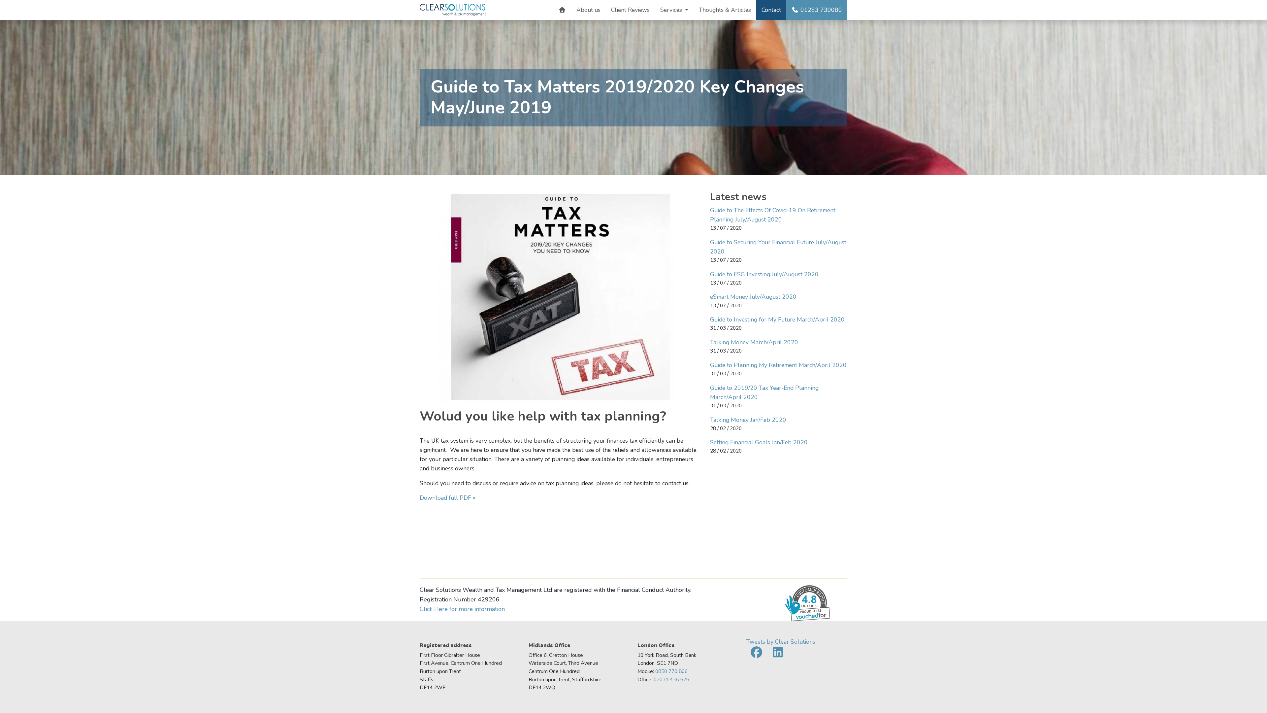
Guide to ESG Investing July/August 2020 (764, 274)
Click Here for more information (462, 609)
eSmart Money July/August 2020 (753, 297)
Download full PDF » (447, 498)
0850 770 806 (671, 671)
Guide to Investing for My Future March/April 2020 (777, 319)
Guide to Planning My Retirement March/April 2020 (778, 365)
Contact (771, 10)
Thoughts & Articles (725, 10)
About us (588, 10)
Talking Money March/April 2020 (754, 342)
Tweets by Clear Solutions (780, 642)
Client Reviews (630, 10)
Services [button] (672, 10)
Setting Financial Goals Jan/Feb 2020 (759, 442)
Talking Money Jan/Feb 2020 (748, 420)
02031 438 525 (671, 679)
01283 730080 (820, 10)
